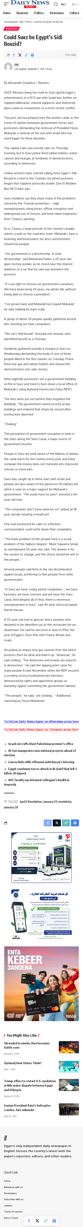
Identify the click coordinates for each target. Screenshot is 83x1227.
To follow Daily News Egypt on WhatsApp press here (41, 721)
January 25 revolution (57, 801)
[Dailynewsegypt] (30, 4)
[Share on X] (20, 55)
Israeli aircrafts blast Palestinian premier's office (40, 744)
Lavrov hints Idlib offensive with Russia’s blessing (41, 762)
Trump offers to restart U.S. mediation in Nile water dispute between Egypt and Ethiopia (30, 1085)
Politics (11, 28)
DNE (16, 64)
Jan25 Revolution (31, 801)
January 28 (11, 807)
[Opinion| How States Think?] (69, 1067)
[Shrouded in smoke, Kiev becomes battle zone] (69, 1047)
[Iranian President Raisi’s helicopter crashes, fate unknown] (69, 1109)
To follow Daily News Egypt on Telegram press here (41, 729)
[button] (7, 4)
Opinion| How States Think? (23, 1063)
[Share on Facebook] (14, 55)
